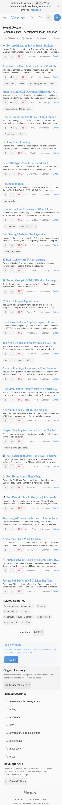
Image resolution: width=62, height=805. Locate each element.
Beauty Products (34, 550)
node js (8, 360)
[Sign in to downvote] (12, 56)
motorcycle (10, 201)
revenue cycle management (20, 606)
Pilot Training (32, 379)
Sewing (35, 245)
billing (42, 606)
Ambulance (10, 83)
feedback (36, 9)
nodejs (19, 360)
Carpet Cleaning (34, 441)
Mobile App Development (38, 333)
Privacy (24, 799)
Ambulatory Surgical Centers (42, 83)
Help (37, 799)
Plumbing (34, 153)
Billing (22, 134)
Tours (35, 400)
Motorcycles (33, 195)
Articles (35, 529)
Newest (28, 38)
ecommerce (10, 226)
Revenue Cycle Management (18, 109)
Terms (31, 799)
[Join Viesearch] (40, 17)
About (17, 799)
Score (56, 38)
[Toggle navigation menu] (4, 17)
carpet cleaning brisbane (16, 448)
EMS (22, 83)
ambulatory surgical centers (20, 617)
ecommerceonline (28, 226)
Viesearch (18, 17)
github (29, 360)
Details (56, 56)
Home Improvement (35, 487)
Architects (33, 56)
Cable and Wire (34, 174)
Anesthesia (10, 134)
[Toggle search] (32, 17)
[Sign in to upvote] (5, 56)
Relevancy (13, 38)
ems (27, 611)
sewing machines (13, 251)
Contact (44, 799)
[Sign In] (48, 17)
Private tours (32, 571)
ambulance (12, 611)
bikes (27, 622)
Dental (35, 508)
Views (43, 38)
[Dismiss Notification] (58, 6)
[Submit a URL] (57, 17)
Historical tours (33, 591)
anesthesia (45, 617)
